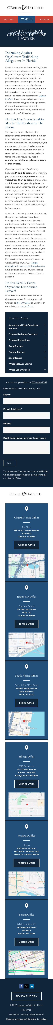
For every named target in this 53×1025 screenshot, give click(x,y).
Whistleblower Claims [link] (20, 364)
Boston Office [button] (26, 941)
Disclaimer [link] (14, 1014)
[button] (26, 19)
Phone (7, 423)
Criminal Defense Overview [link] (22, 334)
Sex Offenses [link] (15, 358)
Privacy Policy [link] (36, 1014)
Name (7, 394)
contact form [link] (26, 306)
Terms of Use (14, 478)
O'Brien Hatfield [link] (24, 1005)
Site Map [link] (24, 1014)
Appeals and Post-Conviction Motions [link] (23, 326)
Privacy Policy (39, 475)
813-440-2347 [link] (23, 303)
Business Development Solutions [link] (21, 1019)
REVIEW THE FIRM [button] (27, 996)
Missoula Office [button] (26, 862)
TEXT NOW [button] (44, 19)
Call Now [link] (9, 19)
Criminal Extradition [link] (19, 340)
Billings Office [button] (27, 783)
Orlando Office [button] (26, 544)
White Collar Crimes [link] (19, 370)
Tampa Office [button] (26, 623)
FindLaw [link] (43, 1019)
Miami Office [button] (26, 702)
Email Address (12, 409)
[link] (26, 14)
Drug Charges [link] (15, 346)
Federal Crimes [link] (16, 352)
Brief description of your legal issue (24, 438)
